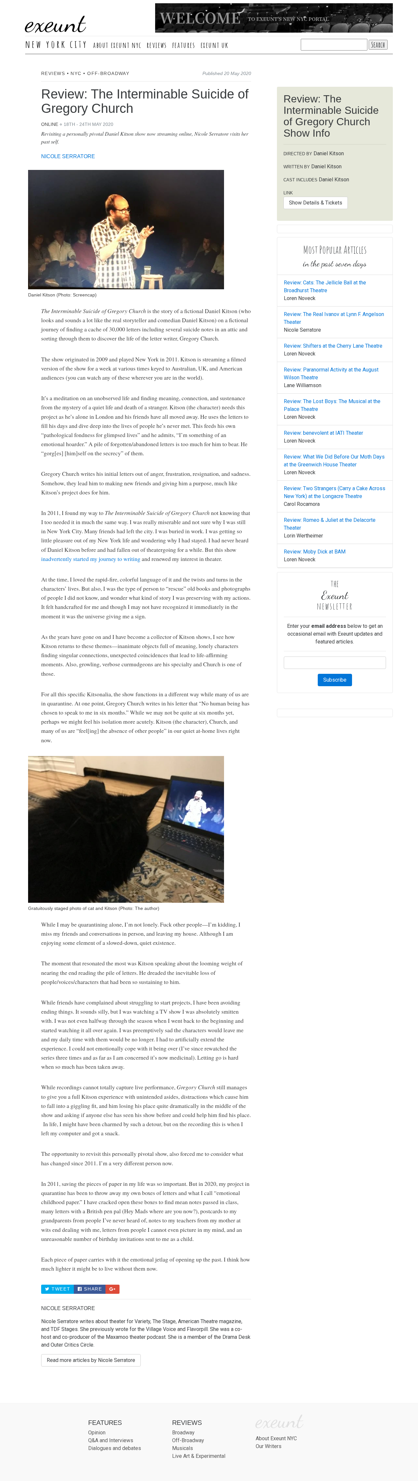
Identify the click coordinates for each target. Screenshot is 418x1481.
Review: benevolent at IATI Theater (323, 433)
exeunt (55, 22)
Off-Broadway (108, 73)
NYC (76, 73)
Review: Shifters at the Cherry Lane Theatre (333, 346)
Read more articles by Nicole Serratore (91, 1360)
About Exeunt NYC (117, 45)
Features (183, 45)
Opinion (96, 1432)
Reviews (157, 45)
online (49, 124)
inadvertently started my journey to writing (91, 559)
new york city (56, 44)
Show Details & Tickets (315, 203)
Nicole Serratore (68, 156)
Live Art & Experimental (198, 1456)
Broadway (183, 1432)
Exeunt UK (215, 45)
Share (92, 1289)
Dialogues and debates (114, 1448)
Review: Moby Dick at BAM (315, 552)
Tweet (60, 1289)
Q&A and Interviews (110, 1440)
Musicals (182, 1448)
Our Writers (268, 1446)
